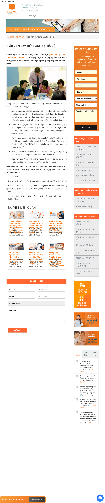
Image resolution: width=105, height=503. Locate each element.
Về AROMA (26, 5)
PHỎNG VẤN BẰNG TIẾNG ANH (84, 272)
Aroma (11, 37)
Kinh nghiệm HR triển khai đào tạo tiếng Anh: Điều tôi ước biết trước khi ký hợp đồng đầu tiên (16, 226)
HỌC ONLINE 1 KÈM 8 (85, 175)
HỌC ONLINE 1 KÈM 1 (85, 170)
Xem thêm (84, 382)
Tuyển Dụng (38, 5)
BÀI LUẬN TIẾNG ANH (85, 245)
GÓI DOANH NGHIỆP (84, 206)
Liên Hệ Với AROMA (29, 7)
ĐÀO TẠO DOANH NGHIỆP (83, 155)
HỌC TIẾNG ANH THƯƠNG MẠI (83, 264)
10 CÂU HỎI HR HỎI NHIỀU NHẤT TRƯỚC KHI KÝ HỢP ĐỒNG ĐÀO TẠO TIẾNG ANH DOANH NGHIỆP (56, 226)
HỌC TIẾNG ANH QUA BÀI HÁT (85, 230)
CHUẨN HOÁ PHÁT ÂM (85, 180)
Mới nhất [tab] (94, 353)
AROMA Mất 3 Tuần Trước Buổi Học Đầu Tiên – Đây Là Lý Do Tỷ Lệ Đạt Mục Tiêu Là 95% (36, 258)
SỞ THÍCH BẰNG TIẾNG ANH (85, 251)
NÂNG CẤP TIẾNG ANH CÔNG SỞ (85, 199)
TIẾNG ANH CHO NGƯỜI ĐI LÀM (86, 147)
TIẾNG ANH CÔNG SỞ (85, 258)
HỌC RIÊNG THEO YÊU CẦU (85, 163)
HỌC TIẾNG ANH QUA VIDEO (85, 238)
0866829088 (33, 10)
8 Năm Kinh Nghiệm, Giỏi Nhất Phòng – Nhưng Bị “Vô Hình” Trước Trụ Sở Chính (16, 258)
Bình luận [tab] (78, 353)
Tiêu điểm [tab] (86, 353)
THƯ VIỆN (20, 37)
